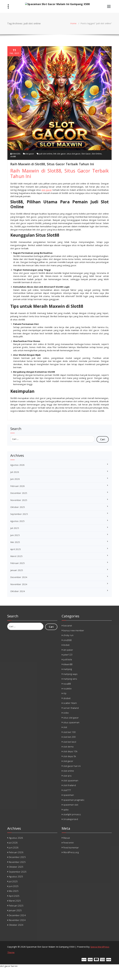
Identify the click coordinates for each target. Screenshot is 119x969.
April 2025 (15, 549)
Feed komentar (71, 847)
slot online (68, 770)
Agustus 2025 (17, 521)
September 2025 (19, 514)
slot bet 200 (69, 736)
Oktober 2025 (17, 507)
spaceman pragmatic (73, 799)
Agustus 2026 (17, 464)
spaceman (68, 794)
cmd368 (67, 640)
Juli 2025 (14, 528)
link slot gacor (59, 153)
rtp (64, 693)
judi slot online (45, 153)
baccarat (67, 625)
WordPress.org (71, 852)
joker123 (67, 654)
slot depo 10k (70, 751)
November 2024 (18, 584)
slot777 (67, 790)
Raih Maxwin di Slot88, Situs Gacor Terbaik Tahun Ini (52, 164)
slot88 (13, 156)
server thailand (71, 707)
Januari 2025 (16, 570)
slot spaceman (70, 780)
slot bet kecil (69, 741)
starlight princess (72, 814)
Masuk (66, 837)
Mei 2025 (15, 542)
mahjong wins (70, 678)
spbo (65, 809)
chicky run (68, 635)
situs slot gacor (73, 153)
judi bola (67, 659)
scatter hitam (70, 703)
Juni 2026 (15, 478)
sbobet (67, 698)
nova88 (67, 683)
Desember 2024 (18, 577)
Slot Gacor (86, 153)
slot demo (68, 746)
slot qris (67, 775)
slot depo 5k (69, 756)
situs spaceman (71, 722)
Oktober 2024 (17, 591)
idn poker (68, 649)
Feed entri (68, 842)
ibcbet (66, 644)
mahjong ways (70, 674)
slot (65, 727)
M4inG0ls (16, 153)
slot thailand (69, 785)
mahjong (67, 669)
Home (73, 23)
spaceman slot (70, 804)
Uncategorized (70, 819)
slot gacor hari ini (72, 766)
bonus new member (73, 630)
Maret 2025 (16, 556)
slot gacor (29, 153)
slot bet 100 (69, 732)
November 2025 (18, 500)
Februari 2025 (17, 563)
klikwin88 (67, 664)
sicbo (66, 712)
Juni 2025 (15, 535)
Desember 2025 (18, 493)
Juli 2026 (14, 472)
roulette (67, 688)
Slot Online (97, 153)
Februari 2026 (17, 486)
